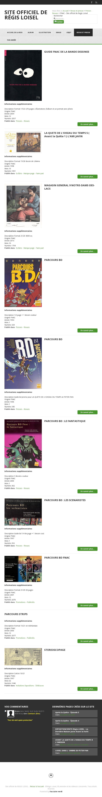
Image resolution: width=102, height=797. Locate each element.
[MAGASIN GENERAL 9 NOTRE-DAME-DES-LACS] (23, 205)
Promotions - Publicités (25, 602)
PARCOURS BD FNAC (57, 557)
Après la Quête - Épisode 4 (67, 721)
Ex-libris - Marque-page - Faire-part (30, 173)
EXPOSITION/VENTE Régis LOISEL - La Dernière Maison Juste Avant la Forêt (71, 730)
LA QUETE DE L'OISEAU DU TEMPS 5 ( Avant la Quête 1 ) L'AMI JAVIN (66, 134)
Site (38, 713)
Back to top (51, 775)
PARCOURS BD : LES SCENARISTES (65, 500)
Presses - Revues (23, 121)
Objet (68, 32)
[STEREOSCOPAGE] (23, 656)
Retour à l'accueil (37, 786)
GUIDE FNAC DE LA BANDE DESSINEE (66, 51)
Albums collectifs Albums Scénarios (74, 744)
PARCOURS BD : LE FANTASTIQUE (64, 421)
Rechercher (58, 16)
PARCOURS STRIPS (15, 614)
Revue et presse (76, 11)
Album (31, 32)
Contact (31, 713)
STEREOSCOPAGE (54, 650)
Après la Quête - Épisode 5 (67, 712)
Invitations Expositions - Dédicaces (30, 685)
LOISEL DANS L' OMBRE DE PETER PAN (71, 750)
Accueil (65, 11)
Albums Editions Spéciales (70, 753)
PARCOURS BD (53, 260)
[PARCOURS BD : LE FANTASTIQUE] (23, 443)
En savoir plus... (87, 124)
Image (58, 32)
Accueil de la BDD (15, 32)
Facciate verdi (56, 791)
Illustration (45, 32)
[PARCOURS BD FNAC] (23, 569)
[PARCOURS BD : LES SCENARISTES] (23, 512)
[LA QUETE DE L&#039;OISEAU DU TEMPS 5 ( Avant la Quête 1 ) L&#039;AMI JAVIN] (23, 142)
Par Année (11, 40)
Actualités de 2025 (67, 715)
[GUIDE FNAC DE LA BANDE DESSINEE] (23, 75)
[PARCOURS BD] (23, 282)
